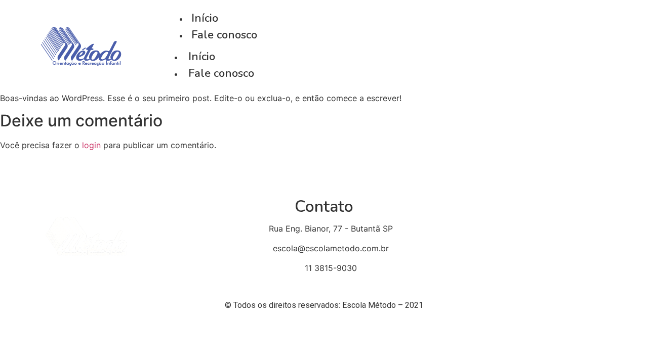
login (91, 145)
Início (201, 56)
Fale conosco (221, 73)
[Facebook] (547, 46)
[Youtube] (572, 46)
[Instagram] (598, 46)
